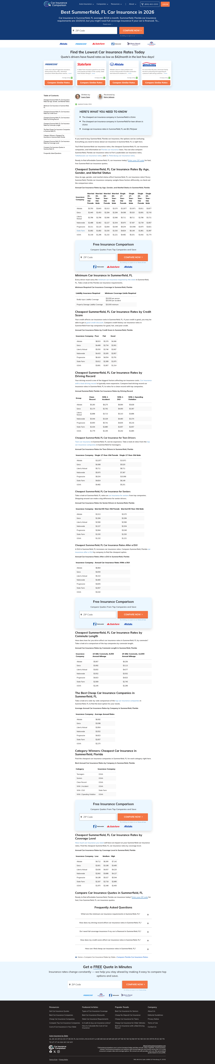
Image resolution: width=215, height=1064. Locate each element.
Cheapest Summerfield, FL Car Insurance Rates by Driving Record (57, 118)
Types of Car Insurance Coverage (95, 1011)
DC (72, 1039)
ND (141, 1039)
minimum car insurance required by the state (116, 279)
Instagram (58, 1051)
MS (113, 1039)
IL (84, 1039)
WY (71, 1042)
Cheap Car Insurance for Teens (127, 1019)
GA (77, 1039)
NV (125, 1039)
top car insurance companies (127, 701)
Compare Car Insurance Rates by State (99, 957)
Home (80, 957)
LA (96, 1039)
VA (58, 1042)
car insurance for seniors (119, 495)
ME (98, 1039)
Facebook (50, 1051)
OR (150, 1039)
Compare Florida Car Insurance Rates (132, 957)
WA (61, 1042)
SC (158, 1039)
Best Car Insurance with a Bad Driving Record (129, 1027)
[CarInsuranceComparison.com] (55, 4)
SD (161, 1039)
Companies (101, 4)
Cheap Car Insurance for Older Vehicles (130, 1023)
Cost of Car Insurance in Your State (62, 1027)
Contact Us (152, 1027)
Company (152, 1007)
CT (67, 1039)
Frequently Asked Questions (52, 153)
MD (101, 1039)
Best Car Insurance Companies (61, 1015)
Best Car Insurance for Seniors (126, 1011)
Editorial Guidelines (155, 1015)
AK (53, 1039)
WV (65, 1042)
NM (133, 1039)
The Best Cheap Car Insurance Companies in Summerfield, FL (57, 130)
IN (86, 1039)
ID (82, 1039)
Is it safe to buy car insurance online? (96, 1023)
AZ (56, 1039)
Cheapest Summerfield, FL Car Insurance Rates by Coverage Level (57, 142)
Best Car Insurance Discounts (93, 1015)
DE (69, 1039)
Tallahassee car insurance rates (88, 155)
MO (116, 1039)
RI (156, 1039)
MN (110, 1039)
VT (56, 1042)
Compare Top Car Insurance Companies (64, 1023)
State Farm (81, 231)
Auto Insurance (85, 4)
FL (75, 1039)
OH (144, 1039)
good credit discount (94, 322)
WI (68, 1042)
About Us (151, 1011)
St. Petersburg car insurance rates (120, 155)
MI (107, 1039)
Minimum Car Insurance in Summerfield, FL (56, 106)
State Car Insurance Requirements (95, 1019)
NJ (130, 1039)
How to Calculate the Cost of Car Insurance (95, 1027)
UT (53, 1042)
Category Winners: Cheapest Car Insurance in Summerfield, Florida (54, 136)
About (131, 4)
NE (122, 1039)
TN (163, 1039)
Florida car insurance (110, 149)
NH (128, 1039)
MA (104, 1039)
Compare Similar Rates (58, 82)
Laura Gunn (85, 97)
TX (50, 1042)
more (70, 73)
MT (119, 1039)
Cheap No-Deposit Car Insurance (127, 1015)
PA (153, 1039)
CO (64, 1039)
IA (88, 1039)
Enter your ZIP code (136, 160)
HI (80, 1039)
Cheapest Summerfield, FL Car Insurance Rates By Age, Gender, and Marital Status (57, 100)
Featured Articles (90, 1007)
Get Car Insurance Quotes (59, 1011)
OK (147, 1039)
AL (50, 1039)
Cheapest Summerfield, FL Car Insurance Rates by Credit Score (57, 112)
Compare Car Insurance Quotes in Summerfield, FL (54, 148)
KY (93, 1039)
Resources (115, 4)
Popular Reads (122, 1007)
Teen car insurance (83, 442)
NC (139, 1039)
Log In (165, 4)
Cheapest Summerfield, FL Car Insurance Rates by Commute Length (57, 124)
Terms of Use (139, 36)
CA (61, 1039)
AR (58, 1039)
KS (90, 1039)
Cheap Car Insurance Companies (62, 1019)
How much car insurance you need (89, 843)
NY (136, 1039)
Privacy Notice (153, 1019)
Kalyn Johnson (109, 97)
